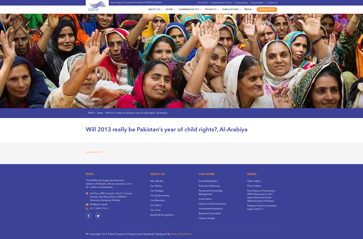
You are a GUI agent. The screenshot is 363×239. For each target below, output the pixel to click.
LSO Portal (202, 3)
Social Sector (205, 199)
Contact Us (272, 3)
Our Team (155, 210)
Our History (156, 186)
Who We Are (156, 181)
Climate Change (207, 218)
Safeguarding (241, 3)
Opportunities (257, 3)
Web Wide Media (181, 234)
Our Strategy (156, 191)
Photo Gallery (254, 186)
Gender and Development (212, 204)
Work (169, 9)
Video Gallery (254, 181)
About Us (154, 9)
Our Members (157, 200)
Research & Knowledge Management (211, 192)
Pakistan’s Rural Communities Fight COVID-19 (262, 207)
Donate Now (267, 9)
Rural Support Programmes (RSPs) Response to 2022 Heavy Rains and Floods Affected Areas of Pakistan (261, 196)
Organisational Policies (221, 3)
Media (248, 9)
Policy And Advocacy (209, 186)
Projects (211, 9)
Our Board (155, 205)
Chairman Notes (189, 9)
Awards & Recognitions (162, 215)
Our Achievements (159, 196)
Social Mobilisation (208, 181)
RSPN (91, 113)
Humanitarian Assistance (211, 209)
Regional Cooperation (210, 213)
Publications (230, 9)
